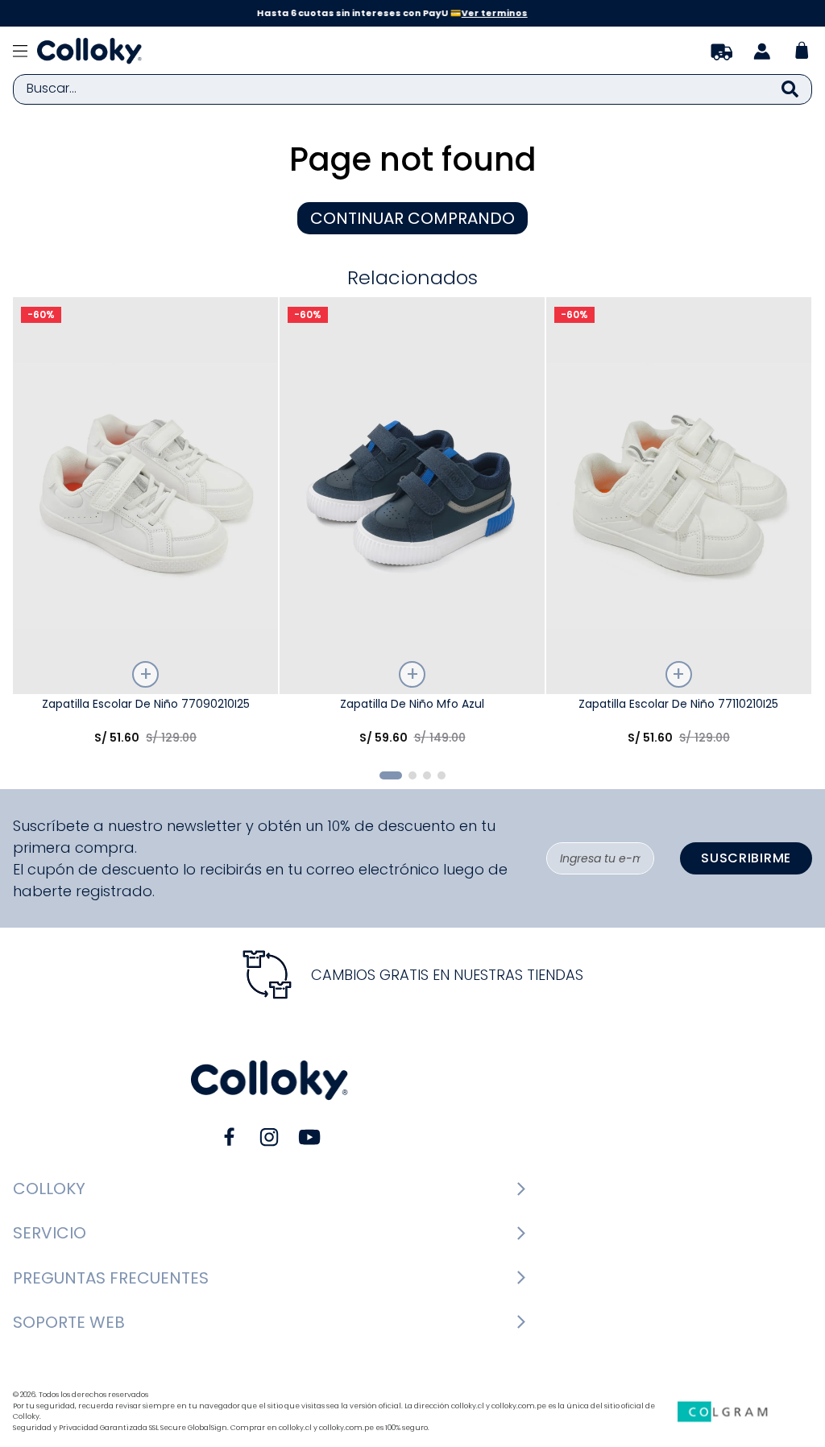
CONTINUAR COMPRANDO (412, 218)
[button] (390, 775)
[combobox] (412, 89)
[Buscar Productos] (789, 89)
